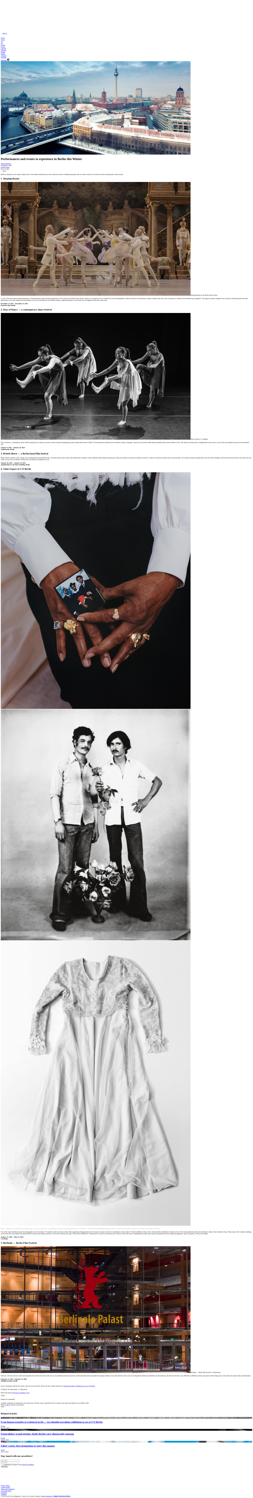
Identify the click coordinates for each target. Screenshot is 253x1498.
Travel (7, 167)
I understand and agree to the (18, 1464)
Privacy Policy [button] (5, 1485)
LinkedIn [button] (4, 1494)
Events (3, 167)
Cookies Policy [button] (5, 1487)
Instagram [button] (4, 1493)
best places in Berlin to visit (20, 1393)
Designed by (57, 1496)
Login (7, 1405)
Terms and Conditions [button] (8, 1489)
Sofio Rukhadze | (6, 164)
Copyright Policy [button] (6, 1491)
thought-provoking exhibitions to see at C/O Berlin (79, 1386)
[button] (4, 33)
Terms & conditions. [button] (28, 1464)
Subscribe (4, 60)
